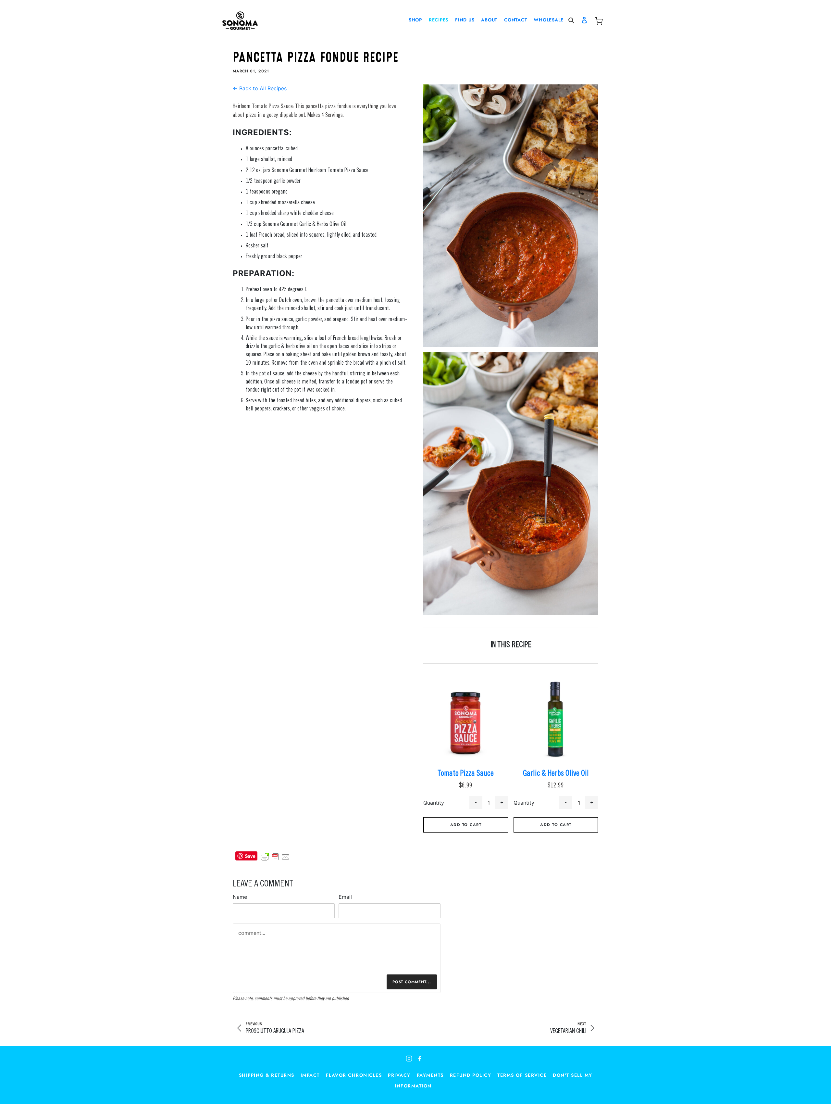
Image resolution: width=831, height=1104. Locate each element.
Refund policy (470, 1075)
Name (240, 897)
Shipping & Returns (266, 1075)
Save (250, 856)
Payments (430, 1075)
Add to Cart (466, 825)
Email (345, 897)
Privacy (399, 1075)
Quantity (433, 802)
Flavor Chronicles (354, 1075)
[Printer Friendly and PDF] (275, 856)
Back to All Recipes (260, 88)
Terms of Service (522, 1075)
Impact (310, 1075)
